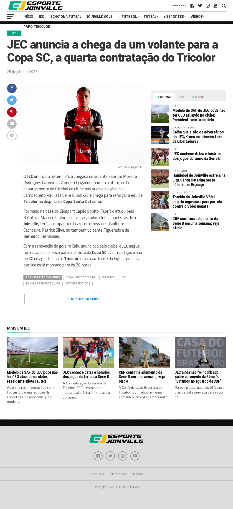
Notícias (138, 474)
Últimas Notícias (78, 283)
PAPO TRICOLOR (36, 26)
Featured (108, 277)
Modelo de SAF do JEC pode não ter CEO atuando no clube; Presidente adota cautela (198, 115)
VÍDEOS (197, 16)
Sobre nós (97, 474)
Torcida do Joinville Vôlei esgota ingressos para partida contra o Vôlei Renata (197, 201)
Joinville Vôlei (100, 16)
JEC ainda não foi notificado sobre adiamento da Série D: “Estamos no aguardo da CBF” (198, 377)
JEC (41, 16)
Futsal (150, 16)
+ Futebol (128, 16)
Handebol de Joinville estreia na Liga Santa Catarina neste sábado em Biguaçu (198, 180)
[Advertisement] (188, 272)
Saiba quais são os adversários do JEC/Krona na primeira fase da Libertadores (198, 136)
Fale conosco (118, 474)
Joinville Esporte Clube (43, 283)
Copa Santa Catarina (81, 277)
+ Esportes (173, 16)
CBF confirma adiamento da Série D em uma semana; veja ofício (195, 223)
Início (28, 16)
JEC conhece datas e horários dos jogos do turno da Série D (197, 156)
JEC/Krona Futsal (65, 16)
